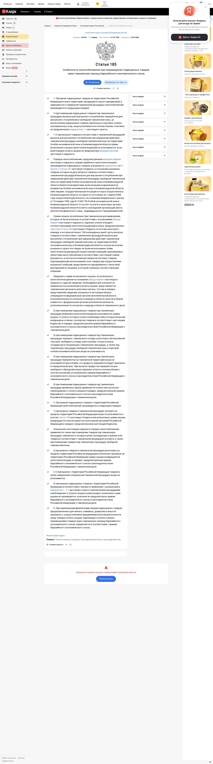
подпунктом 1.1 (78, 129)
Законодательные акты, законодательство (101, 539)
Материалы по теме (114, 82)
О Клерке (48, 11)
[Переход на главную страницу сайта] (9, 11)
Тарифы (37, 11)
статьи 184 (64, 417)
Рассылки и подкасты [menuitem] (11, 82)
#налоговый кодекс (55, 535)
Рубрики (50, 539)
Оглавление (93, 82)
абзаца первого (96, 279)
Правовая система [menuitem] (9, 76)
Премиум (24, 11)
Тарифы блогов (7, 761)
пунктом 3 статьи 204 (61, 229)
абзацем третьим (109, 150)
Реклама (21, 758)
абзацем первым (112, 159)
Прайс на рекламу (9, 758)
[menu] (16, 43)
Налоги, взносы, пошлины (68, 539)
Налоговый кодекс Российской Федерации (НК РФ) (106, 33)
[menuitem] (15, 18)
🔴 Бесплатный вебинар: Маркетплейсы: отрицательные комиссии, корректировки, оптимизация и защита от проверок (106, 18)
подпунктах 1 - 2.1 (59, 490)
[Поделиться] (114, 88)
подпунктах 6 (111, 165)
